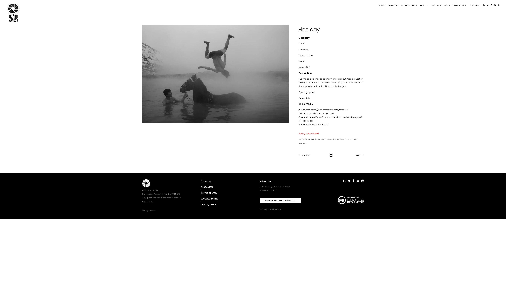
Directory (206, 181)
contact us (147, 201)
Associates (207, 187)
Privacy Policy (208, 204)
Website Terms (209, 198)
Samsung (393, 5)
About (382, 5)
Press (447, 5)
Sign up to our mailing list (280, 200)
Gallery (435, 5)
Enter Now (459, 5)
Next (358, 155)
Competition (408, 5)
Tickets (424, 5)
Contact (474, 5)
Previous (306, 155)
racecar (152, 210)
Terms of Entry (209, 192)
